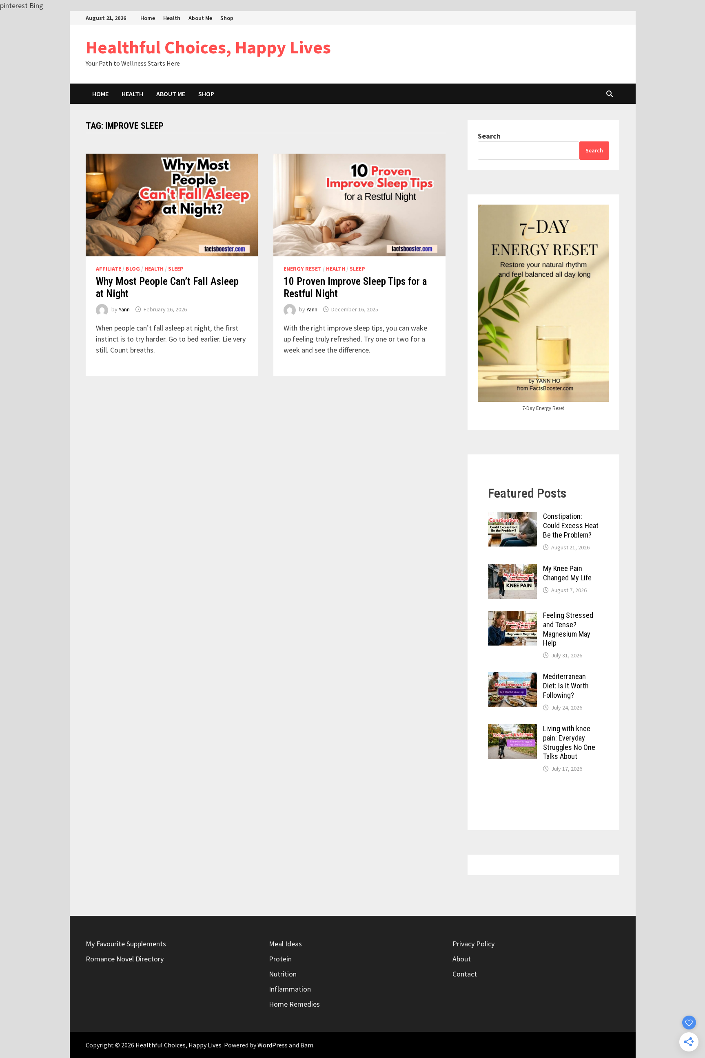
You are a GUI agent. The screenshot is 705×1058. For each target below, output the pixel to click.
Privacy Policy (473, 943)
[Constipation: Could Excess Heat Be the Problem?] (512, 517)
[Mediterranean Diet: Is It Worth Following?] (512, 677)
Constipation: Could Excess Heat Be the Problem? (571, 525)
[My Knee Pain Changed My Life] (512, 569)
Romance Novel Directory (125, 958)
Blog (133, 268)
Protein (280, 958)
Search (489, 136)
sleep (176, 268)
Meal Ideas (285, 943)
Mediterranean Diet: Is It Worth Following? (566, 685)
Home (147, 18)
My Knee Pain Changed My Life (567, 573)
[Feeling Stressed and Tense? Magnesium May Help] (512, 616)
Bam (306, 1045)
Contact (464, 974)
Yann (124, 309)
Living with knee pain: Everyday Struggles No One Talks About (569, 742)
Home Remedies (294, 1004)
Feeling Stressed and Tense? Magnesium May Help (568, 629)
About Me (200, 18)
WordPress (272, 1045)
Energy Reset (302, 268)
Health (171, 18)
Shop (226, 18)
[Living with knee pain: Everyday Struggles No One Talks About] (512, 729)
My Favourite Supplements (126, 943)
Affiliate (108, 268)
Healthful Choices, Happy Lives (208, 47)
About (461, 958)
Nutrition (283, 974)
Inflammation (290, 989)
